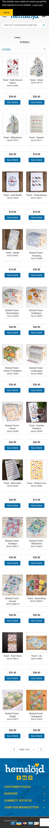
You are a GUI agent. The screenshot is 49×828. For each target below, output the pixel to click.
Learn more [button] (37, 5)
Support (11, 793)
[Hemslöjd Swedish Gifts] (24, 768)
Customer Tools (17, 787)
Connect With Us (18, 800)
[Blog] (30, 778)
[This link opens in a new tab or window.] (19, 778)
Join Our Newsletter (21, 807)
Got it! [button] (6, 12)
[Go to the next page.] (41, 749)
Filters (6, 49)
